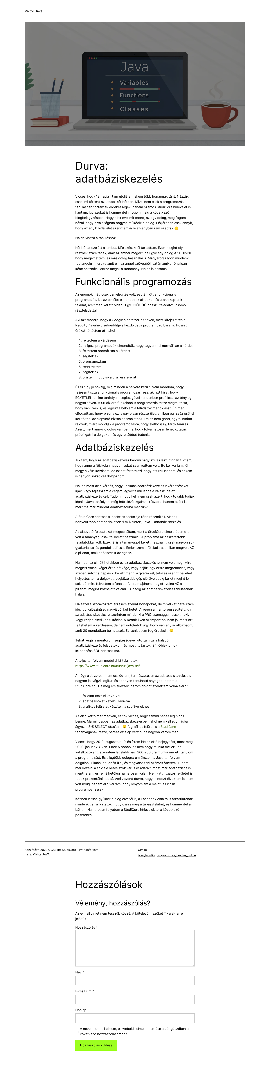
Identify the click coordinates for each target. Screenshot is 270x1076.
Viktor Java (33, 11)
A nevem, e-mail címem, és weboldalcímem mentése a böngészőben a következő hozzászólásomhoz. (134, 1031)
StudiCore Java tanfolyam (80, 850)
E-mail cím (84, 991)
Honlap (80, 1010)
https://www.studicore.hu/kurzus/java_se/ (107, 666)
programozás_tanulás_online (176, 855)
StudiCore (168, 727)
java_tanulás (146, 855)
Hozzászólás (86, 927)
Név (79, 972)
